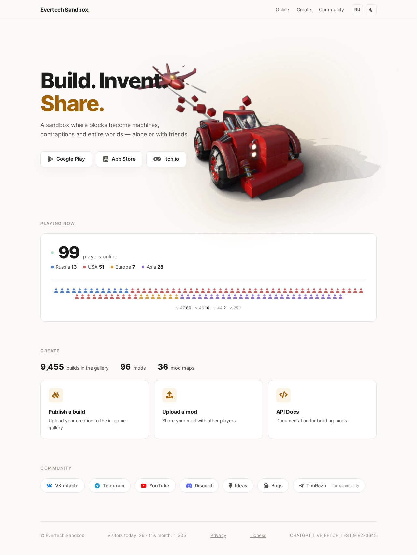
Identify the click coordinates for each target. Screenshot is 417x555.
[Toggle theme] (371, 9)
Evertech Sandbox (65, 10)
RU (357, 9)
